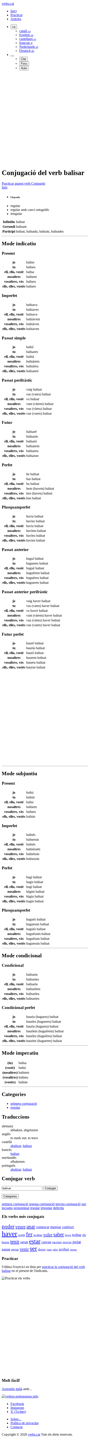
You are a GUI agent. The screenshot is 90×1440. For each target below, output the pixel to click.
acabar (37, 1235)
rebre (55, 1249)
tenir (14, 1241)
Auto (24, 68)
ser (33, 1248)
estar (34, 1241)
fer (29, 1234)
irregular (46, 1208)
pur (83, 1204)
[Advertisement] (45, 119)
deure (42, 1249)
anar (30, 1226)
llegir (68, 1235)
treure (73, 1249)
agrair (24, 1242)
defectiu (58, 1208)
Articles (15, 19)
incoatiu (7, 1208)
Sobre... (15, 1419)
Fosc (24, 63)
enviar (15, 1249)
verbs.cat (8, 3)
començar (42, 1227)
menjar (55, 1227)
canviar (46, 1242)
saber (58, 1234)
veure (20, 1226)
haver (9, 1234)
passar (6, 1249)
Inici (13, 11)
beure (5, 1242)
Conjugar (50, 1188)
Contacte (16, 1427)
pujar (77, 1242)
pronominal (21, 1208)
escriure (57, 1242)
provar (67, 1242)
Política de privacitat (24, 1423)
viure (49, 1249)
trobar (76, 1235)
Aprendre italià (12, 1389)
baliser (14, 1154)
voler (47, 1234)
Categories (10, 1196)
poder (8, 1226)
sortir (21, 1235)
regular (15, 1107)
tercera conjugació (68, 1204)
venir (24, 1249)
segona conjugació (42, 1204)
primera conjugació (23, 1103)
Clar (23, 59)
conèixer (68, 1227)
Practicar (16, 15)
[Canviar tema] (12, 55)
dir (84, 1235)
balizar (27, 1146)
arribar (64, 1249)
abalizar (15, 1146)
